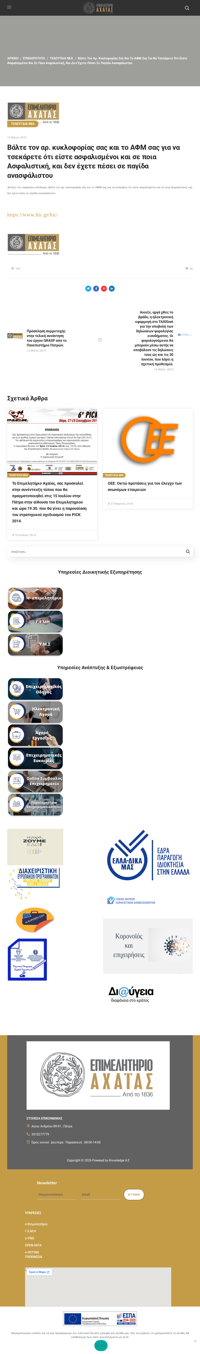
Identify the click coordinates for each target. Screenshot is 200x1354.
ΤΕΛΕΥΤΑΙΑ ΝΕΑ (61, 58)
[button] (187, 8)
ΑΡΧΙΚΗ (12, 58)
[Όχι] (195, 1341)
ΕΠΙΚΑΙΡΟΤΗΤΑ (34, 58)
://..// (32, 215)
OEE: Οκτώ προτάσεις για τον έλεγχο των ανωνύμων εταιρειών (145, 486)
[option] (52, 474)
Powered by (110, 1160)
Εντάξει (101, 1345)
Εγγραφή (134, 1194)
